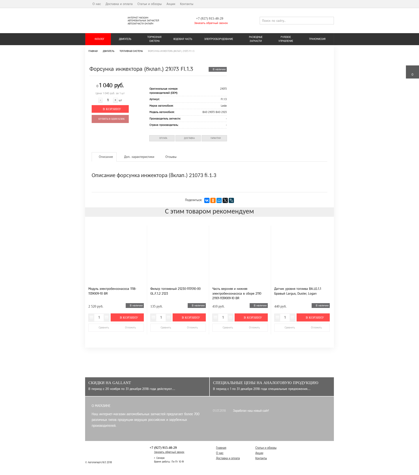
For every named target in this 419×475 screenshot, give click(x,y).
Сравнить (104, 327)
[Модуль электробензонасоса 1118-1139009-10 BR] (116, 255)
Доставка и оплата (119, 4)
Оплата (163, 138)
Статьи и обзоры (149, 4)
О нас (97, 4)
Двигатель (125, 39)
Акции (171, 4)
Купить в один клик (111, 119)
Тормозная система (154, 39)
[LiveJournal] (231, 200)
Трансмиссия (317, 39)
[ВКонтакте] (207, 200)
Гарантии (215, 138)
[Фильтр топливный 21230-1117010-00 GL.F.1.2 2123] (178, 255)
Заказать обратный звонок (210, 23)
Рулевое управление (285, 39)
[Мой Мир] (219, 200)
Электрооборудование (218, 39)
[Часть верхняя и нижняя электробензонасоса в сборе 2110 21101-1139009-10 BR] (240, 255)
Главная (221, 447)
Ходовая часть (182, 39)
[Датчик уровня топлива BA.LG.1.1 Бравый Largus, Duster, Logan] (302, 255)
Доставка (189, 138)
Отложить (130, 327)
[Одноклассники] (213, 200)
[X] (225, 200)
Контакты (186, 4)
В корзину (111, 109)
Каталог (99, 39)
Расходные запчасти (256, 39)
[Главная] (86, 4)
